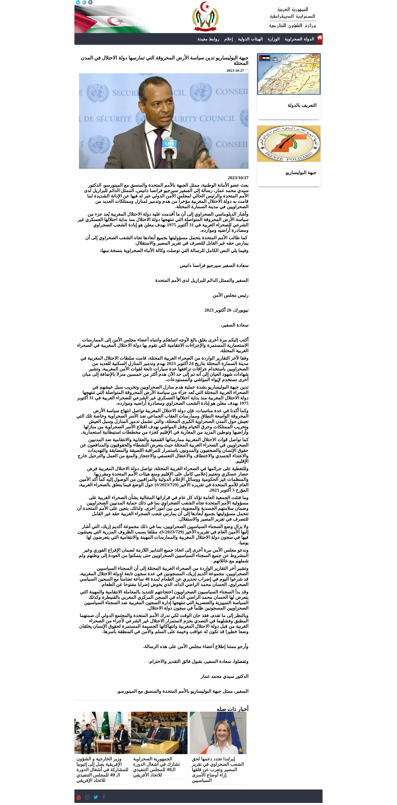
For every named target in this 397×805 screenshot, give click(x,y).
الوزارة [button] (274, 39)
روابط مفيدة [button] (208, 39)
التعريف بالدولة (302, 105)
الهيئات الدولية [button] (250, 39)
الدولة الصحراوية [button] (299, 39)
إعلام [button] (228, 39)
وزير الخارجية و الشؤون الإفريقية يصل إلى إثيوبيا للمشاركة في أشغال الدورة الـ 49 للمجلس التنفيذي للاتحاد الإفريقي (102, 769)
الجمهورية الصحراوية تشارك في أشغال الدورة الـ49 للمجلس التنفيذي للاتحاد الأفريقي (156, 766)
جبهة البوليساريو (301, 172)
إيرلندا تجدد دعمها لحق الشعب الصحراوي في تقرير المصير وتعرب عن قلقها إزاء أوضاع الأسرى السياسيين (218, 769)
